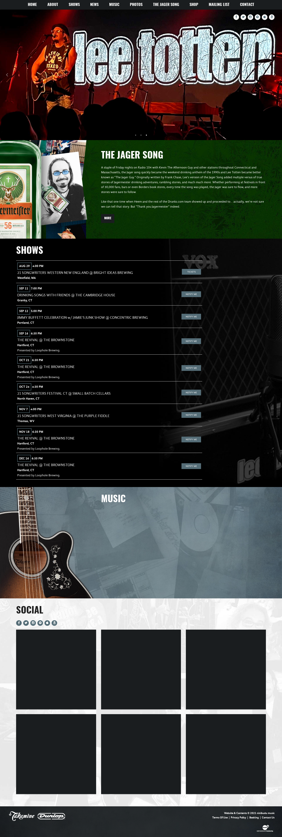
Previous (7, 75)
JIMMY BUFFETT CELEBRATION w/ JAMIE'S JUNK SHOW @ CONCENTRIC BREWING (82, 317)
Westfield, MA (26, 278)
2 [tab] (141, 135)
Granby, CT (24, 300)
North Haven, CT (28, 398)
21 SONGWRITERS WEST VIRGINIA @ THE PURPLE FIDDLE (63, 416)
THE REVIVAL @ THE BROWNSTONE (46, 340)
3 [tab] (146, 135)
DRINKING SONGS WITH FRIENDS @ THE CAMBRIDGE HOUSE (66, 295)
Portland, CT (25, 322)
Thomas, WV (25, 421)
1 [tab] (136, 135)
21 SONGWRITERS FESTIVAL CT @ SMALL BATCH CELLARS (64, 393)
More (107, 218)
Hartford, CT (25, 345)
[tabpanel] (141, 75)
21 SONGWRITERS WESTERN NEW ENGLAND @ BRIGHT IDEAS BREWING (75, 273)
